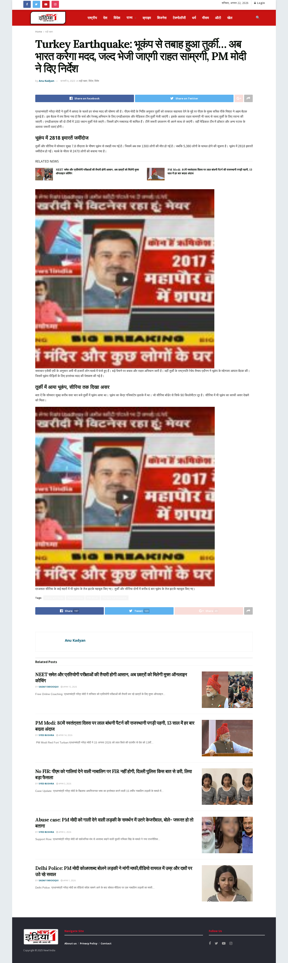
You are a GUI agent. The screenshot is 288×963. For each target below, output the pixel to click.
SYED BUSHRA (46, 735)
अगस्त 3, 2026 (64, 783)
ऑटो (218, 17)
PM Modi (92, 598)
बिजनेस (162, 17)
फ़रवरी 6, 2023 (68, 81)
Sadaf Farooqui (49, 686)
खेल (229, 17)
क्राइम (147, 17)
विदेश (117, 17)
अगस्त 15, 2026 (69, 686)
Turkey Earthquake (115, 598)
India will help (54, 598)
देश (105, 17)
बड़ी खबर (49, 31)
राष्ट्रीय (92, 17)
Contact (106, 943)
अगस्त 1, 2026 (69, 880)
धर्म (194, 17)
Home (38, 31)
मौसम (205, 17)
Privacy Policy (88, 943)
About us (70, 943)
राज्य (131, 17)
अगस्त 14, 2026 (65, 735)
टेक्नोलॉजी (179, 17)
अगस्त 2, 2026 (64, 831)
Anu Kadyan (46, 81)
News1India (75, 598)
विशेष (96, 81)
